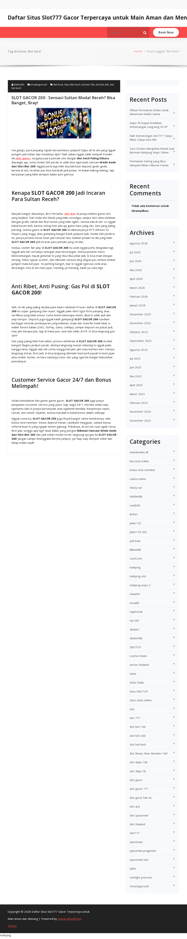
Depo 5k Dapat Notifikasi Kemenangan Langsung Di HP (149, 125)
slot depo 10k (139, 762)
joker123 (135, 523)
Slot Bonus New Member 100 (149, 753)
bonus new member (142, 470)
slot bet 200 (102, 84)
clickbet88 (136, 496)
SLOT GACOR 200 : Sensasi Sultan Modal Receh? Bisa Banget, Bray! (63, 100)
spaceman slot (139, 859)
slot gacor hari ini (141, 797)
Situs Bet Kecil (72, 84)
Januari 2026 (138, 305)
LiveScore (136, 558)
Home (138, 51)
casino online (138, 479)
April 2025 (136, 385)
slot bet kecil (138, 744)
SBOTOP (135, 647)
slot (132, 709)
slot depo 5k (138, 771)
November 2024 (140, 411)
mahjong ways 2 (140, 585)
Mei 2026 (136, 270)
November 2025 (140, 323)
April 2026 (136, 279)
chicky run (136, 487)
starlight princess (141, 877)
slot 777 (135, 718)
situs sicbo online (141, 700)
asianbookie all (139, 452)
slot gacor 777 (139, 788)
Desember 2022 (140, 420)
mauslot (135, 594)
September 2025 (141, 341)
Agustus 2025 (139, 350)
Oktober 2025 (139, 332)
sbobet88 (136, 638)
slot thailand (137, 824)
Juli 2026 (135, 252)
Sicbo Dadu (137, 682)
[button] (145, 32)
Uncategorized (38, 84)
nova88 (134, 603)
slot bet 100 (87, 84)
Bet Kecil (58, 84)
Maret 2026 (137, 288)
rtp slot (134, 620)
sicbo (133, 673)
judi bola (135, 541)
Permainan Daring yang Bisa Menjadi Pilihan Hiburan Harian (149, 163)
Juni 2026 (136, 261)
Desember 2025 (140, 314)
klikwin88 (135, 549)
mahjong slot (138, 576)
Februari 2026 (139, 296)
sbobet (134, 629)
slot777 (135, 833)
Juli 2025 (135, 358)
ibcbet (134, 514)
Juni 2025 (136, 367)
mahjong (135, 567)
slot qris (135, 806)
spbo (133, 868)
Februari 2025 (139, 403)
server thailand (139, 664)
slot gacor (23, 158)
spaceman (136, 842)
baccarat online (139, 461)
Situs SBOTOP (139, 691)
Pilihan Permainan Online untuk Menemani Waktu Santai (149, 112)
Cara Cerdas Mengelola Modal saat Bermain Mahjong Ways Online (152, 150)
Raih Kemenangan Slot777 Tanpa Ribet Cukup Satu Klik (151, 137)
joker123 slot (138, 532)
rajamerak (136, 611)
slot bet (70, 213)
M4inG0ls (18, 84)
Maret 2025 (137, 394)
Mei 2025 (136, 376)
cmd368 (135, 505)
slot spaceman (139, 815)
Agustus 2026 (139, 243)
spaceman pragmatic (143, 850)
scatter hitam (138, 656)
